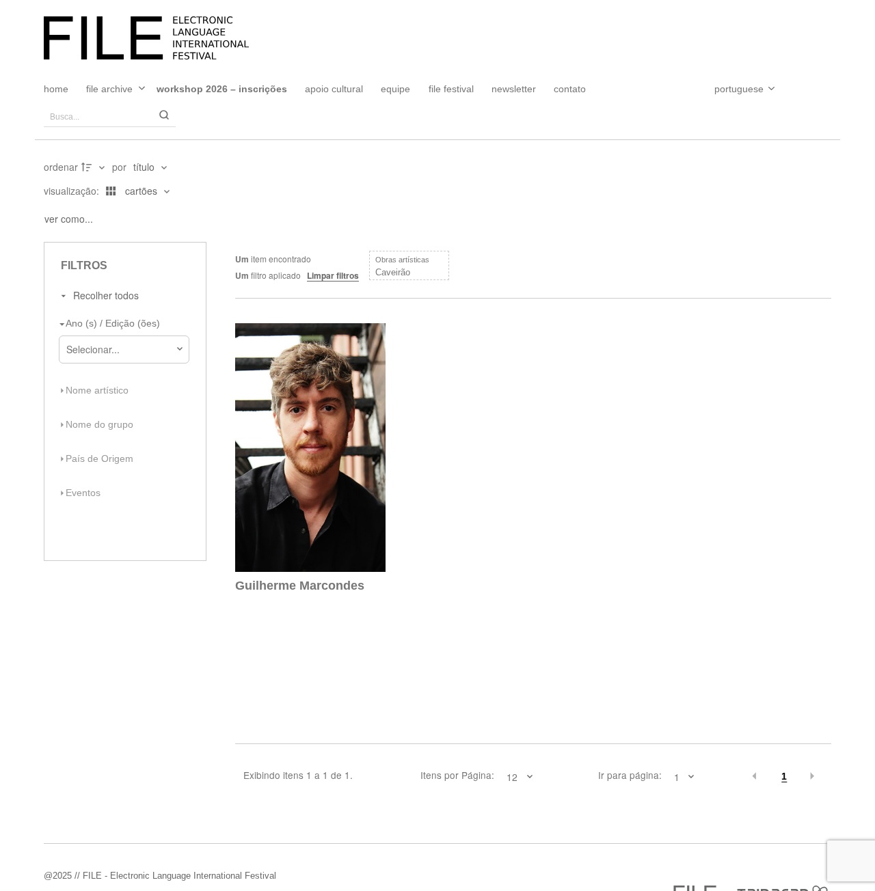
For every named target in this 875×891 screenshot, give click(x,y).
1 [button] (784, 776)
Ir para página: (629, 775)
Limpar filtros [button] (333, 275)
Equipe (395, 88)
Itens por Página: (457, 775)
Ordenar (61, 167)
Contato (570, 88)
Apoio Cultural (334, 88)
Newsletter (514, 88)
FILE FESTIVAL (451, 88)
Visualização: (73, 190)
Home (56, 88)
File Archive (109, 88)
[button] (755, 777)
